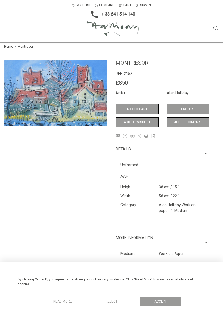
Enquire (188, 109)
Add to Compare (188, 122)
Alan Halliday (178, 93)
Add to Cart (136, 109)
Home (8, 46)
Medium (181, 210)
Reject (111, 301)
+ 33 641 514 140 (118, 14)
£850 (122, 82)
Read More (62, 301)
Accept (160, 301)
